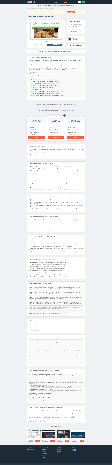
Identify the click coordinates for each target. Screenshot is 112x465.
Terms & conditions (30, 449)
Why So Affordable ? (55, 44)
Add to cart (38, 44)
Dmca (58, 455)
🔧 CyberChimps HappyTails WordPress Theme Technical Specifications (44, 85)
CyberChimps (35, 8)
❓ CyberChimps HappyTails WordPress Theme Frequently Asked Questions (45, 93)
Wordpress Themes (30, 8)
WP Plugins (40, 5)
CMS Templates (60, 5)
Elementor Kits (51, 5)
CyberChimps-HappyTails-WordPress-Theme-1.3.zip (45, 8)
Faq (27, 451)
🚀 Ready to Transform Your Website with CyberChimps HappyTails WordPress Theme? (47, 95)
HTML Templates (69, 5)
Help (58, 453)
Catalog (43, 459)
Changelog (59, 451)
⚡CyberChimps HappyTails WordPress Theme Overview (41, 75)
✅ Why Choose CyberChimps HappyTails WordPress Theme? (42, 79)
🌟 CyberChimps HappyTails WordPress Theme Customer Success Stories (44, 91)
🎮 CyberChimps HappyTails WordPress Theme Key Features (42, 77)
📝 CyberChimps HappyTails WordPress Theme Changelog (42, 87)
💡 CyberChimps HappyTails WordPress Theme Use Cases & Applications (44, 81)
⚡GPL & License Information (36, 89)
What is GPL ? (59, 449)
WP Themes (45, 5)
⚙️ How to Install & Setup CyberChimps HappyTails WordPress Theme (44, 83)
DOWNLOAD (31, 440)
